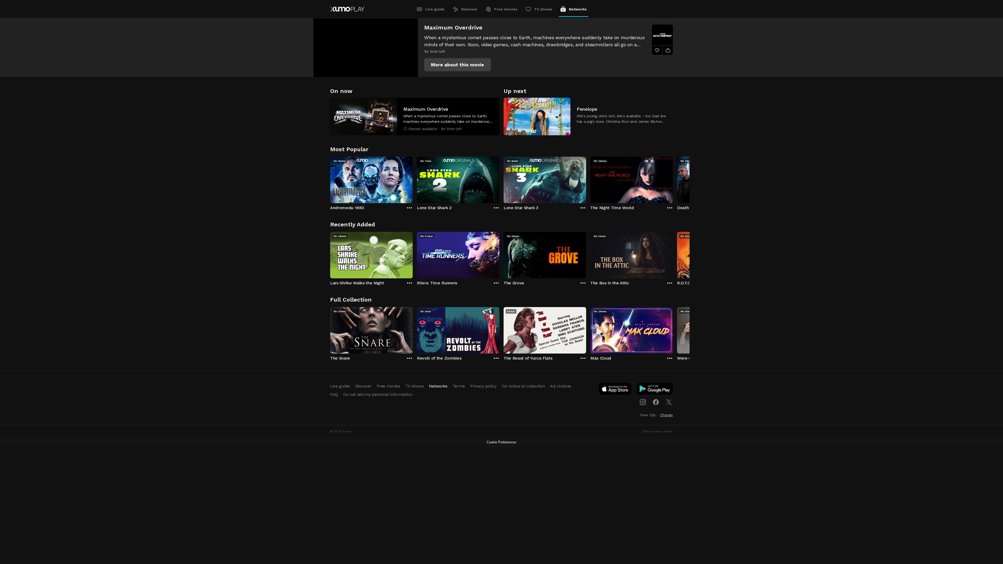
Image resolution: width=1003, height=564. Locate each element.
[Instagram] (643, 402)
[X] (669, 402)
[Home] (347, 9)
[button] (457, 64)
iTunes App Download (615, 390)
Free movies (505, 9)
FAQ (334, 394)
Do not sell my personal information (377, 394)
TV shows (543, 9)
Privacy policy (483, 386)
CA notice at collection (523, 386)
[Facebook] (656, 402)
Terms (459, 386)
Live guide (435, 9)
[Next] (673, 178)
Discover (469, 9)
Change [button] (666, 415)
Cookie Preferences (501, 442)
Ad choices (560, 386)
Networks (578, 9)
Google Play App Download (655, 390)
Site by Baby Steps (658, 431)
